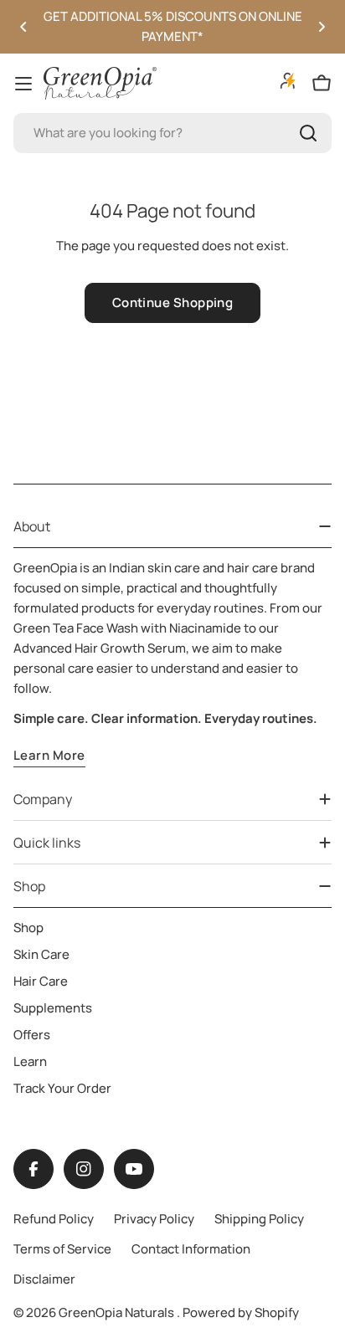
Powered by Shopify (241, 1312)
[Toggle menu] (23, 84)
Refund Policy (53, 1219)
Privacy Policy (154, 1219)
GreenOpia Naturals (118, 1312)
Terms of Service (62, 1249)
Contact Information (190, 1249)
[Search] (308, 133)
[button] (23, 27)
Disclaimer (44, 1279)
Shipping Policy (259, 1219)
